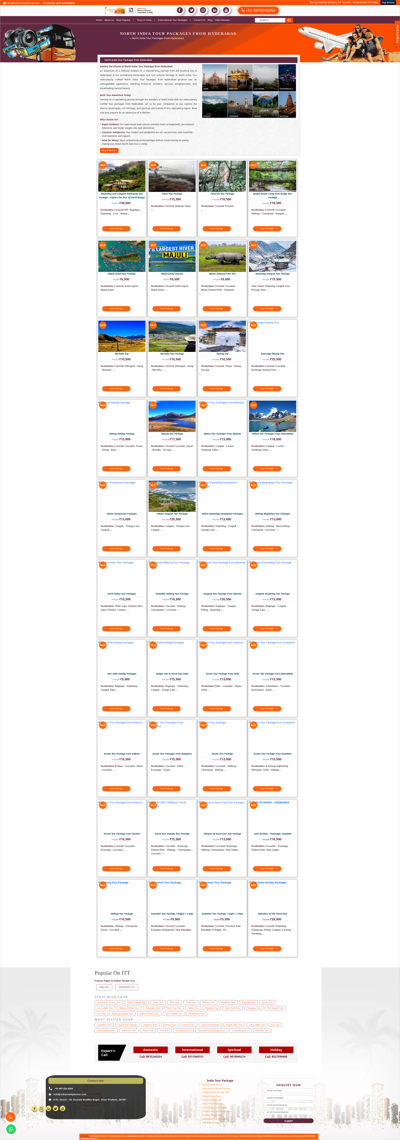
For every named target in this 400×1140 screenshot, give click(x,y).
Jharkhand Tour (228, 1002)
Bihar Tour (175, 1002)
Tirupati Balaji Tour (211, 1096)
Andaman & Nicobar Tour (108, 1002)
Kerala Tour (267, 1002)
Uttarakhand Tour (197, 1014)
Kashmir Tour (169, 1025)
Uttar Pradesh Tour (173, 1014)
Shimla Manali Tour (106, 1030)
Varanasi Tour (188, 1025)
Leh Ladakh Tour (257, 1025)
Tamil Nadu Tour (232, 1008)
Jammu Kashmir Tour (149, 1014)
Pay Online (388, 2)
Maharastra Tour (152, 1008)
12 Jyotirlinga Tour (240, 1030)
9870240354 (68, 3)
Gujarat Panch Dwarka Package (216, 1088)
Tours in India (144, 19)
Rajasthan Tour (211, 1008)
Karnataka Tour (248, 1002)
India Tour (104, 987)
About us (109, 19)
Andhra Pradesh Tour (136, 1002)
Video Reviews (222, 19)
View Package (116, 229)
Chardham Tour (104, 1025)
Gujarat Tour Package (127, 1025)
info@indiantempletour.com (22, 3)
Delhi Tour (191, 1002)
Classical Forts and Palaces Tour (216, 1111)
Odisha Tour (193, 1008)
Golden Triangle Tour (212, 1100)
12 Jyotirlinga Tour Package (214, 1107)
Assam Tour (158, 1002)
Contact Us (199, 19)
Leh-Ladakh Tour (105, 1008)
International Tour (127, 987)
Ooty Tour (164, 1030)
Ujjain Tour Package (210, 1025)
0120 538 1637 (52, 3)
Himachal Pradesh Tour (122, 1014)
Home (99, 19)
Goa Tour (101, 1014)
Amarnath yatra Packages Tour (211, 1030)
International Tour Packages (172, 19)
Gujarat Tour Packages (212, 1103)
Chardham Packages (211, 1123)
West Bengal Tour (275, 1008)
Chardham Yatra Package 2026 (215, 1092)
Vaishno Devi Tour (234, 1025)
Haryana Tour (208, 1002)
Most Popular (123, 19)
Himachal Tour (262, 1030)
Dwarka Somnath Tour (212, 1084)
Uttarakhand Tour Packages (214, 1119)
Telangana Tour (254, 1008)
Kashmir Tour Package (212, 1115)
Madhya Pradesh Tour (129, 1008)
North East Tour (174, 1008)
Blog (210, 19)
